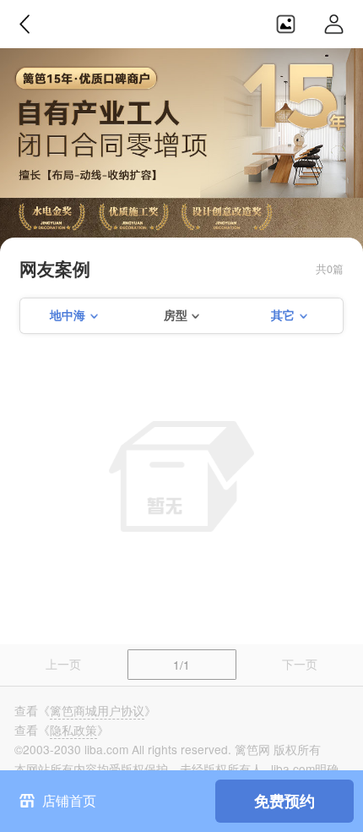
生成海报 (285, 24)
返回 (24, 24)
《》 (97, 710)
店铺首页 (69, 800)
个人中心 (334, 24)
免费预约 (284, 800)
